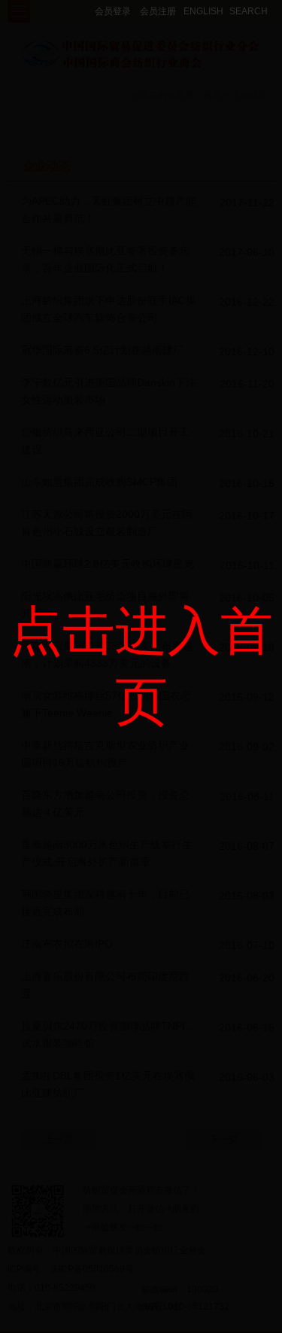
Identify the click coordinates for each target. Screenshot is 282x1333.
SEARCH (248, 11)
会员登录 (113, 11)
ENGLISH (203, 11)
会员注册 (158, 11)
